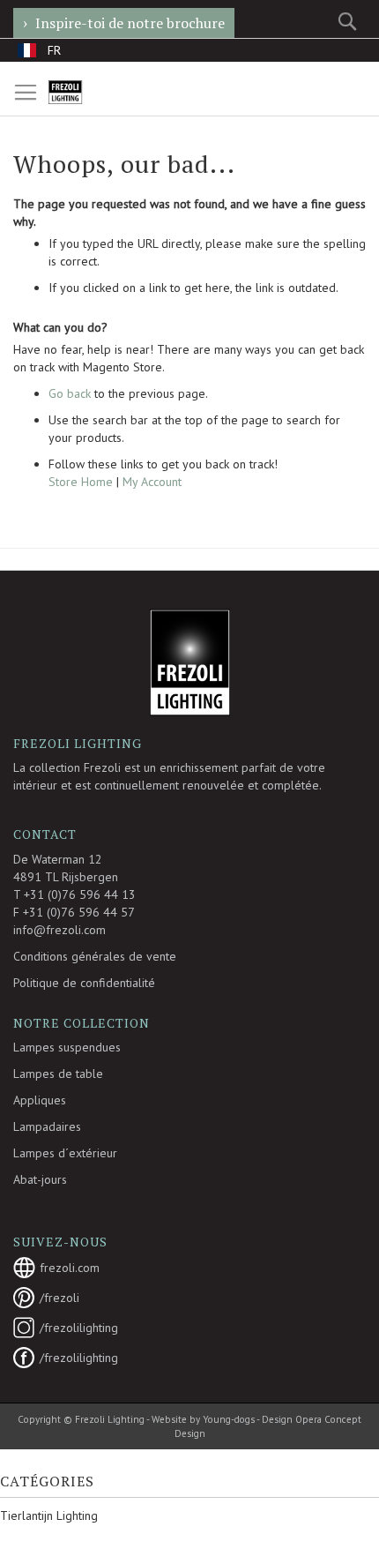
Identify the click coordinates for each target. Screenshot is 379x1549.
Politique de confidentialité (84, 983)
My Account (152, 482)
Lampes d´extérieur (65, 1153)
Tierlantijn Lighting (49, 1515)
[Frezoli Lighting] (86, 92)
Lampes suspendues (67, 1047)
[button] (39, 50)
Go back (69, 393)
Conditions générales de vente (94, 956)
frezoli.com (70, 1268)
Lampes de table (58, 1073)
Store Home (80, 482)
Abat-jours (40, 1179)
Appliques (39, 1100)
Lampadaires (47, 1126)
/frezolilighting (79, 1328)
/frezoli (59, 1298)
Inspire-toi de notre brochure (130, 23)
